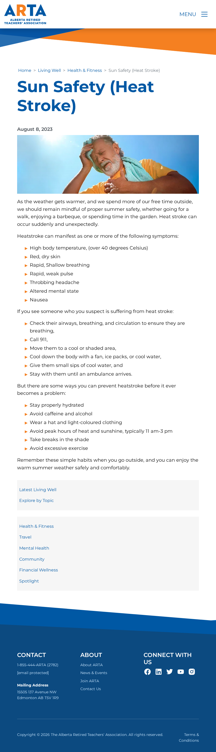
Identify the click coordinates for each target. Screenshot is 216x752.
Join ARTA (89, 681)
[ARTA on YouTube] (181, 671)
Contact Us (90, 688)
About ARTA (91, 665)
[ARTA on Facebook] (147, 671)
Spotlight (29, 581)
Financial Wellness (38, 569)
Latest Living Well (37, 489)
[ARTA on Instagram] (192, 671)
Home (24, 70)
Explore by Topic (36, 500)
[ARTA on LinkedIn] (159, 671)
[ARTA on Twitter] (170, 671)
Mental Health (34, 548)
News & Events (93, 672)
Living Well (49, 70)
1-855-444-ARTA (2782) (37, 665)
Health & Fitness (84, 70)
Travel (25, 537)
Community (32, 559)
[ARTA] (25, 14)
